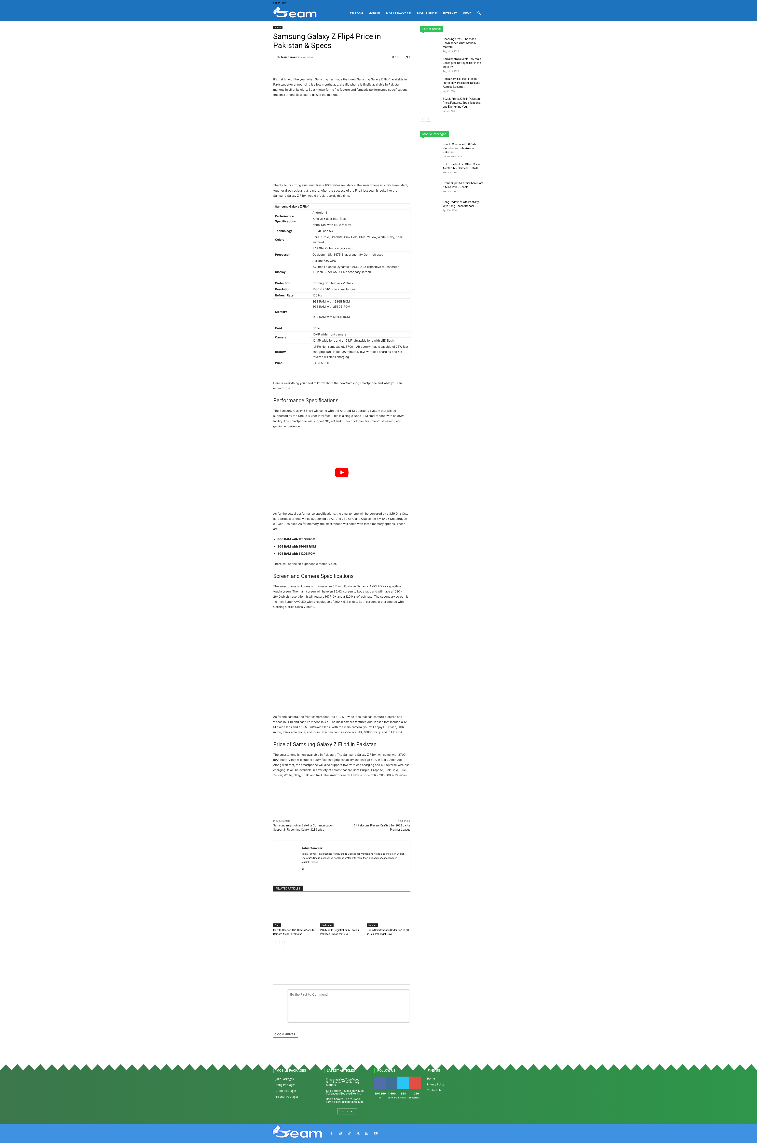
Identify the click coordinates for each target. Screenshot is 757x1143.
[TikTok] (349, 1133)
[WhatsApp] (366, 1133)
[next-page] (282, 942)
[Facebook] (331, 1133)
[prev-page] (275, 942)
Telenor (446, 134)
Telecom (356, 13)
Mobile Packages (399, 13)
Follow (391, 1078)
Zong (277, 925)
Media (467, 13)
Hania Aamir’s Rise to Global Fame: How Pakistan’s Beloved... (345, 1100)
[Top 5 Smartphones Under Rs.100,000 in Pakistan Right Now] (388, 912)
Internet (450, 13)
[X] (357, 1133)
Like (380, 1078)
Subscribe (415, 1078)
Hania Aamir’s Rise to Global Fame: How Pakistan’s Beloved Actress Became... (461, 82)
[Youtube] (375, 1133)
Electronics (327, 925)
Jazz (435, 134)
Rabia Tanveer (289, 56)
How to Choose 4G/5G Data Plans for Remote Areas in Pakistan (459, 148)
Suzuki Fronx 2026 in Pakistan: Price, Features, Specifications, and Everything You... (462, 102)
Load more (345, 1111)
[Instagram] (302, 868)
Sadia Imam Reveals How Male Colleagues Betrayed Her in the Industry (462, 62)
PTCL (481, 134)
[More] (373, 67)
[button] (479, 14)
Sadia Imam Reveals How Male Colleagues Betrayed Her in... (345, 1092)
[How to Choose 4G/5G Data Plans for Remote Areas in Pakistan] (294, 912)
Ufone (469, 134)
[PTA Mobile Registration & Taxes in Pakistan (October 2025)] (342, 912)
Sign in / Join (279, 2)
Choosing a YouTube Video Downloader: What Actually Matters (459, 42)
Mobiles (374, 13)
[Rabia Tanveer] (275, 56)
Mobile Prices (427, 13)
